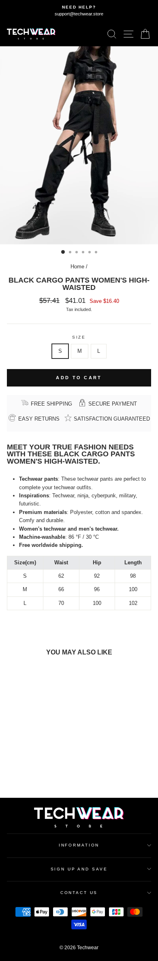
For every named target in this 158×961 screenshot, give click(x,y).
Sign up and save (79, 869)
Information (79, 845)
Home (77, 266)
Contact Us (79, 892)
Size (79, 337)
